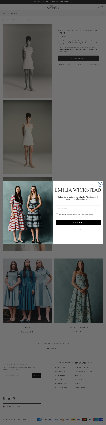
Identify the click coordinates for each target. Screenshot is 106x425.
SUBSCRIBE (78, 222)
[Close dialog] (100, 184)
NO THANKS (78, 230)
